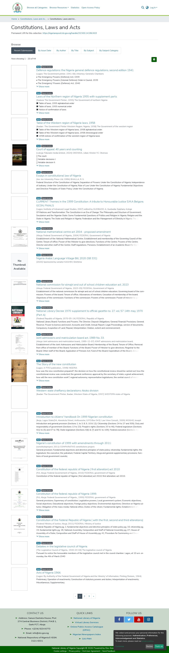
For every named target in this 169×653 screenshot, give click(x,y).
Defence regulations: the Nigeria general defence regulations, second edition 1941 (85, 70)
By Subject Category (108, 50)
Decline (149, 646)
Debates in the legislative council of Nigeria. (62, 546)
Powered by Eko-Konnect (105, 648)
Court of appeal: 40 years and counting (59, 149)
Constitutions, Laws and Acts (33, 19)
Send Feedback (108, 651)
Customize (119, 646)
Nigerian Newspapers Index (87, 634)
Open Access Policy (90, 7)
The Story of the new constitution (56, 364)
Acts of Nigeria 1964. (48, 572)
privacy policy (147, 641)
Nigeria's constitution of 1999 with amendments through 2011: (73, 443)
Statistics (75, 7)
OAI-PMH (86, 638)
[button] (147, 7)
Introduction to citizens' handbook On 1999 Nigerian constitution (74, 417)
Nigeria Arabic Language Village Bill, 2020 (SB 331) (66, 258)
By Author (61, 50)
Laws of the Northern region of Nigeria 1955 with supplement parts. (76, 96)
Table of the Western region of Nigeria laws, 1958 (65, 123)
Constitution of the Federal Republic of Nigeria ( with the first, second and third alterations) (89, 520)
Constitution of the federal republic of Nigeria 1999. (66, 494)
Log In (153, 7)
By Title (74, 50)
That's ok (159, 646)
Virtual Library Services (87, 622)
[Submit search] (143, 7)
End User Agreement (91, 651)
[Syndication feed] (154, 59)
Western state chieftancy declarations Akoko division (67, 390)
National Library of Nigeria (87, 618)
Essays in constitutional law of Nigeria (58, 175)
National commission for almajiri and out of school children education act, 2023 (82, 284)
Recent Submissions (23, 50)
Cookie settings (60, 651)
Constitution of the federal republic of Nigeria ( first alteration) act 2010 (78, 469)
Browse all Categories (37, 7)
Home (14, 19)
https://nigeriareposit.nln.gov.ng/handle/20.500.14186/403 (70, 33)
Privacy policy (74, 651)
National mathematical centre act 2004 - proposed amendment (73, 232)
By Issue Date (44, 50)
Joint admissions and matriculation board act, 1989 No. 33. (70, 338)
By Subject (89, 50)
